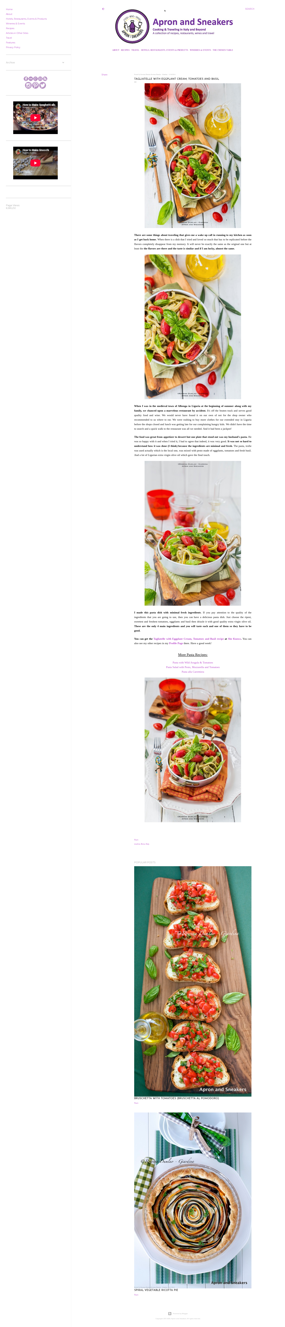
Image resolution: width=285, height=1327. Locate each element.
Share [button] (104, 74)
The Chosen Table (223, 50)
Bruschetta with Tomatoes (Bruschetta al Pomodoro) (176, 1098)
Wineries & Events (200, 50)
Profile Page (176, 643)
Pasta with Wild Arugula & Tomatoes (193, 662)
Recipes (125, 50)
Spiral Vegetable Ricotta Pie (156, 1290)
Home (9, 9)
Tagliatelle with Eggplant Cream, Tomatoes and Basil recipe (188, 638)
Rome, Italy (145, 844)
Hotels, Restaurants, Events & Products (164, 50)
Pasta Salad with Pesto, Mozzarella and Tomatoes (193, 667)
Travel (135, 50)
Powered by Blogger (180, 1314)
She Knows (234, 638)
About (115, 50)
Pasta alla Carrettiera (193, 671)
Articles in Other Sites (17, 33)
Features (10, 42)
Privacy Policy (13, 47)
